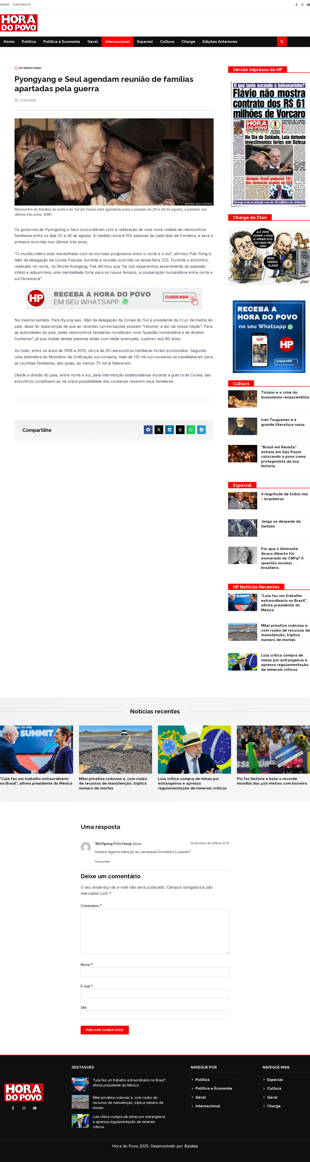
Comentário (91, 906)
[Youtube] (308, 4)
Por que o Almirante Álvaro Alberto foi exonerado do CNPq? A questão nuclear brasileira (282, 558)
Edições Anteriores (219, 41)
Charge (188, 41)
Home (9, 41)
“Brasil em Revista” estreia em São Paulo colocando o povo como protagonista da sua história (283, 456)
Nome (87, 965)
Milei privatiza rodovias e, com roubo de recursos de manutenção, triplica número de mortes (285, 632)
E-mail (87, 986)
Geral (92, 41)
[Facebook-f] (296, 4)
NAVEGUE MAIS (276, 1067)
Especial (145, 41)
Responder (102, 861)
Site (84, 1007)
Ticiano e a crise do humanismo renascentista (285, 394)
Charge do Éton (250, 217)
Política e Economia (61, 41)
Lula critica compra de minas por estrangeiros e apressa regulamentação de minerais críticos (285, 662)
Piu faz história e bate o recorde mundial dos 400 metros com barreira (272, 781)
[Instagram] (302, 4)
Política (29, 41)
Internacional (117, 41)
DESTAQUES (83, 1067)
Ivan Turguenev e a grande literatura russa (283, 422)
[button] (282, 41)
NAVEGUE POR (204, 1067)
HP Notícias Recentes (256, 586)
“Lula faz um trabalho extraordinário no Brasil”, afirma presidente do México (284, 603)
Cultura (167, 41)
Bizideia (191, 1146)
